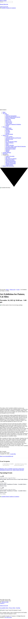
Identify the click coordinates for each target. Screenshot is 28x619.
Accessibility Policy (4, 607)
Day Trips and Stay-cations (11, 141)
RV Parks (7, 130)
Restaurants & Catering (10, 148)
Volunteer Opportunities (10, 163)
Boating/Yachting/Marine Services (12, 117)
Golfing (7, 144)
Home (4, 112)
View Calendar (3, 493)
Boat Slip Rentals (9, 134)
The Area (5, 113)
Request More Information (8, 166)
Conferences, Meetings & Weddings (13, 124)
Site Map (18, 607)
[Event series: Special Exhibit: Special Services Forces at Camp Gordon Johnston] (16, 477)
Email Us (2, 603)
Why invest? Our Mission (10, 158)
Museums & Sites (9, 139)
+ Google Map (12, 453)
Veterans (7, 151)
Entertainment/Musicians (10, 147)
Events (18, 289)
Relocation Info (8, 122)
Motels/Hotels (8, 128)
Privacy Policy (12, 607)
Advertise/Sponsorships (10, 161)
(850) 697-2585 (5, 602)
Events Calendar (9, 136)
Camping (7, 133)
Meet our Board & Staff (10, 162)
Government (8, 119)
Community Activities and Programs (13, 137)
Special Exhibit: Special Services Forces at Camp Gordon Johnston (14, 479)
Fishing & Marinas (9, 142)
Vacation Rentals (9, 129)
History (7, 114)
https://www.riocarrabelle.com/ (6, 456)
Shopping (7, 150)
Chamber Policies (9, 164)
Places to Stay (6, 126)
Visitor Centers (8, 123)
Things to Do (5, 135)
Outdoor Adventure (9, 145)
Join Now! (7, 157)
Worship (7, 125)
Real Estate (5, 153)
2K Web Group (8, 617)
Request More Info (4, 4)
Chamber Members (7, 152)
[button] (3, 109)
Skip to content (3, 0)
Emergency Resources (10, 118)
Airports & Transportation (11, 115)
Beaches (7, 140)
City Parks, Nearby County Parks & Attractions (15, 146)
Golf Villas (7, 131)
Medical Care (8, 120)
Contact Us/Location (9, 156)
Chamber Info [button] (6, 155)
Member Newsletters (9, 159)
